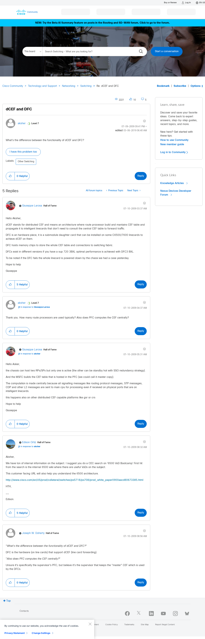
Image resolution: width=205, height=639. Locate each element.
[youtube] (163, 613)
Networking (68, 86)
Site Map (145, 625)
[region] (47, 629)
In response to (35, 307)
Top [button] (8, 601)
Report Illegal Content (165, 625)
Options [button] (196, 86)
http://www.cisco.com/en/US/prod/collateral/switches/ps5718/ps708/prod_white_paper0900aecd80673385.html (74, 480)
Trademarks (129, 625)
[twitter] (139, 613)
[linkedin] (151, 613)
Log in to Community (173, 152)
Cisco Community (12, 86)
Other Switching (26, 162)
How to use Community (174, 140)
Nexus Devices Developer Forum (175, 193)
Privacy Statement (14, 633)
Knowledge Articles (172, 183)
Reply (140, 176)
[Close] (90, 624)
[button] (10, 176)
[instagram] (175, 613)
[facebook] (127, 613)
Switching (86, 86)
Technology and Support (42, 86)
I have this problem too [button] (23, 152)
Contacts (24, 611)
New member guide (172, 144)
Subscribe (180, 86)
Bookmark (163, 86)
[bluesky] (187, 613)
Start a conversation (167, 51)
